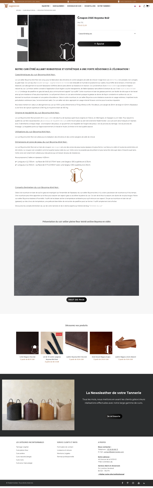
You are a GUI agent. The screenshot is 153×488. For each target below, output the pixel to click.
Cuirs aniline (20, 453)
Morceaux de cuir (74, 6)
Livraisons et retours (64, 450)
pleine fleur (114, 80)
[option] (140, 6)
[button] (107, 33)
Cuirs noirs (20, 460)
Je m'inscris (113, 416)
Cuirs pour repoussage (24, 463)
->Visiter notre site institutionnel (111, 474)
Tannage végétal (22, 447)
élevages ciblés (47, 118)
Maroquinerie (58, 6)
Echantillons (90, 6)
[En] (140, 6)
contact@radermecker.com (114, 452)
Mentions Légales (63, 453)
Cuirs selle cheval (29, 10)
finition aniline (112, 86)
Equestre (46, 6)
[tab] (107, 33)
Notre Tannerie (104, 6)
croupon (57, 147)
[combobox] (135, 6)
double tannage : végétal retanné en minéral (53, 83)
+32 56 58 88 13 (112, 449)
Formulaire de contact (65, 447)
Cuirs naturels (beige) (23, 457)
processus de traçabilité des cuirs (55, 121)
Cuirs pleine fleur (22, 450)
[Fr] (135, 6)
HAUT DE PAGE (76, 300)
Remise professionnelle (65, 457)
